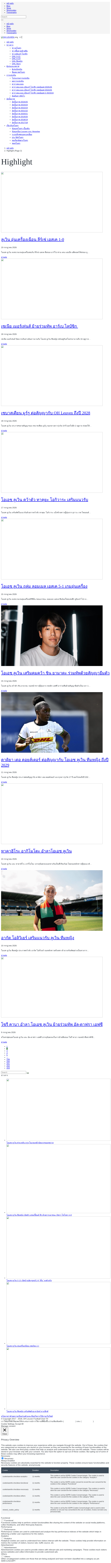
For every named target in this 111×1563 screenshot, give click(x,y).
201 (8, 1064)
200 (8, 1061)
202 (8, 1066)
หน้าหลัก (10, 3)
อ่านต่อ (4, 257)
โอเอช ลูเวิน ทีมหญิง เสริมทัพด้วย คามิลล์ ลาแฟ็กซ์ (27, 1411)
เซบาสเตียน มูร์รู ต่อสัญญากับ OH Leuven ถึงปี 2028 (45, 413)
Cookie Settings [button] (7, 1424)
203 (8, 1068)
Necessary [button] (5, 1456)
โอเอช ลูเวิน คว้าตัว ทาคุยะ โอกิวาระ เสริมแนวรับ (44, 499)
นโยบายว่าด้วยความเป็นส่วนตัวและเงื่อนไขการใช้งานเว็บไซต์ (27, 1416)
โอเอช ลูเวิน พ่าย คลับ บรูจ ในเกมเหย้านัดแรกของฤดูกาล (30, 1143)
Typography (11, 12)
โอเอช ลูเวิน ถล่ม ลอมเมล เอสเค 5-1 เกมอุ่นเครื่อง (44, 586)
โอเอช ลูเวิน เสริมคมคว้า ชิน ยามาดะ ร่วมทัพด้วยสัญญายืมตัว (55, 673)
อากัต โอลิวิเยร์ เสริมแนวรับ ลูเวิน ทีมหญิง (37, 938)
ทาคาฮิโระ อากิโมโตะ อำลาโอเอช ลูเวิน (36, 851)
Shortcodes (11, 10)
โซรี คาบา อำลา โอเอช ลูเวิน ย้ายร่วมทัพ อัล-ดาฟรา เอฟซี (52, 1024)
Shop (8, 8)
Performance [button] (6, 1527)
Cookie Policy (87, 1421)
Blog (8, 6)
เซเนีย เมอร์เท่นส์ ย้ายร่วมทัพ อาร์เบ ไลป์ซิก (39, 326)
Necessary (8, 1458)
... (7, 1057)
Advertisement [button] (7, 1545)
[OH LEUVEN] (8, 37)
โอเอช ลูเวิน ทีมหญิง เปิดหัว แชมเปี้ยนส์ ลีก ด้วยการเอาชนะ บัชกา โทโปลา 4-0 (39, 1215)
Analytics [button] (5, 1536)
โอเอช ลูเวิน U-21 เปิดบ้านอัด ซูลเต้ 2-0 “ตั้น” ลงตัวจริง (29, 1280)
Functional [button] (5, 1518)
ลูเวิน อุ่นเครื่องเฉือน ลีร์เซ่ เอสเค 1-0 (32, 239)
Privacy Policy (70, 1421)
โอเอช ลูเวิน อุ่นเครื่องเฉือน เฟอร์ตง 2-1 (22, 1346)
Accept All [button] (19, 1424)
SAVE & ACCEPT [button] (8, 1561)
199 (8, 1059)
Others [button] (4, 1554)
